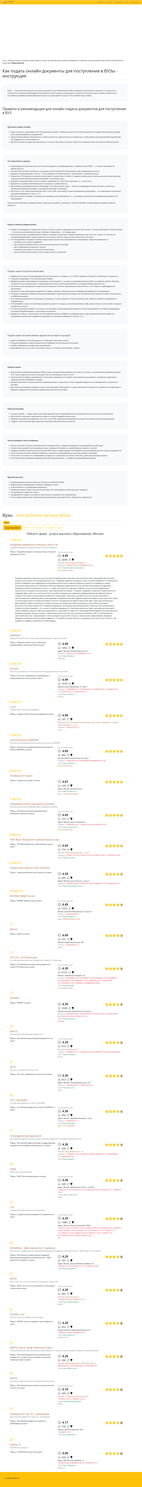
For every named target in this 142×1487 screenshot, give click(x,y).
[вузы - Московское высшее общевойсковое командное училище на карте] (33, 812)
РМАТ (13, 1169)
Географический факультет (26, 1135)
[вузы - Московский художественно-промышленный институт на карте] (33, 1386)
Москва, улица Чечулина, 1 (69, 1297)
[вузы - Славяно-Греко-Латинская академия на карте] (32, 714)
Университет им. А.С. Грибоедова (29, 1414)
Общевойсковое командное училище (32, 803)
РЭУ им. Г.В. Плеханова (23, 957)
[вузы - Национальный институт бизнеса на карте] (31, 872)
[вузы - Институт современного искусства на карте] (31, 1074)
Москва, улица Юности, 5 (68, 1049)
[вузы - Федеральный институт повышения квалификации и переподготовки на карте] (33, 643)
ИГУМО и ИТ (17, 1314)
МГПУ (13, 1278)
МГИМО (14, 998)
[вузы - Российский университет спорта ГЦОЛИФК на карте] (33, 1108)
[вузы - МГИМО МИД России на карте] (25, 900)
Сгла (12, 706)
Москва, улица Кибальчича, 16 (70, 1151)
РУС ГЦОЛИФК (18, 1100)
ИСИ (12, 1067)
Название (50, 528)
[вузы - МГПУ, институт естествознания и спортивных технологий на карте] (33, 1287)
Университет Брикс (21, 775)
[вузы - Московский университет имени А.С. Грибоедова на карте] (33, 1422)
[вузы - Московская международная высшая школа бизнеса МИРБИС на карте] (33, 748)
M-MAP (11, 2)
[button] (59, 556)
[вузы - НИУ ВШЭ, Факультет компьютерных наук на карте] (33, 845)
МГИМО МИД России (22, 896)
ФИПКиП (15, 635)
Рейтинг (26, 528)
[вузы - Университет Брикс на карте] (25, 780)
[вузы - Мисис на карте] (20, 934)
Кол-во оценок (38, 528)
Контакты (135, 2)
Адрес (59, 528)
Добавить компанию (105, 2)
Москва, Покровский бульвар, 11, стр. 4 (74, 853)
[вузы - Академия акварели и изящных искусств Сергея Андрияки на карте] (33, 553)
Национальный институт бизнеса (30, 867)
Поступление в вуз (65, 570)
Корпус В (15, 1444)
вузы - (60, 794)
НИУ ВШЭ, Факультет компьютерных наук (34, 839)
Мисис (14, 929)
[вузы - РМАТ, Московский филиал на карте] (28, 1176)
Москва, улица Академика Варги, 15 (72, 563)
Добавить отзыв (122, 2)
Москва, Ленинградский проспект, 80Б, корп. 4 (77, 1363)
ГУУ (12, 1207)
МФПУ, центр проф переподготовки (31, 1347)
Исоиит (14, 668)
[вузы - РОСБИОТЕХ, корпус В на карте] (26, 1452)
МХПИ (13, 1378)
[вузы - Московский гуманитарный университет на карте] (33, 1039)
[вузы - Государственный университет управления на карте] (33, 1215)
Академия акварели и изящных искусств (34, 544)
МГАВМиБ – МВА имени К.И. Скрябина (32, 1248)
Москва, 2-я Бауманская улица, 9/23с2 (73, 1396)
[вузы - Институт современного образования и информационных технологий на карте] (33, 676)
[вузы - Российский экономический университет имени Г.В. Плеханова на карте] (33, 965)
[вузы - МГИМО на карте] (20, 1003)
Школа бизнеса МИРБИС (24, 740)
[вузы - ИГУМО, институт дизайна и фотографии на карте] (33, 1322)
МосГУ (14, 1031)
